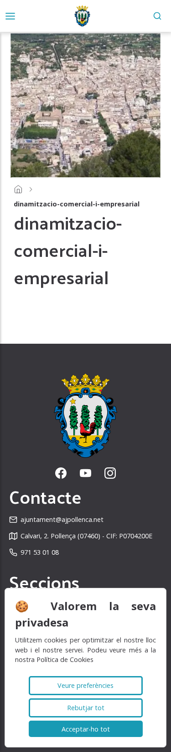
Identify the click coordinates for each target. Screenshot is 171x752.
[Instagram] (110, 473)
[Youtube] (85, 473)
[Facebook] (61, 473)
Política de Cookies (64, 659)
